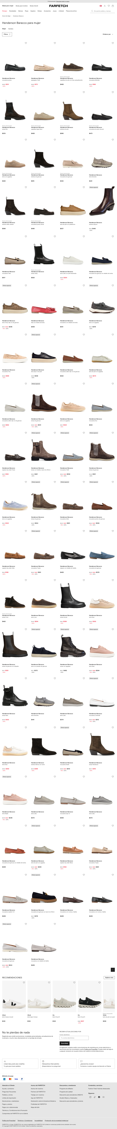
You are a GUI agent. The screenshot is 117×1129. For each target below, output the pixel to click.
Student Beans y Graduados (68, 1098)
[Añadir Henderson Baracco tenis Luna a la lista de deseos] (55, 580)
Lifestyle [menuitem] (61, 11)
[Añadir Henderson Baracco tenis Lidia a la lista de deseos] (84, 678)
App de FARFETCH (37, 1098)
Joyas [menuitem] (54, 11)
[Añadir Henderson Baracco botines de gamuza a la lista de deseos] (55, 140)
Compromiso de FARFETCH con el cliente (15, 1113)
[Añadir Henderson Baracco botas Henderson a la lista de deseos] (113, 728)
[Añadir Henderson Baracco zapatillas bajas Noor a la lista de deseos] (55, 92)
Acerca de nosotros (37, 1088)
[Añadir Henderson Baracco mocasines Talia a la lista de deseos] (26, 236)
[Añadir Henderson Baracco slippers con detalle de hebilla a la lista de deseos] (84, 531)
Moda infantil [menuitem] (34, 5)
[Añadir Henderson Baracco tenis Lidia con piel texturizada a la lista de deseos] (84, 236)
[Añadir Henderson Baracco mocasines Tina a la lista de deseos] (26, 335)
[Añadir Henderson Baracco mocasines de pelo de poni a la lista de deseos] (113, 92)
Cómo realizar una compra (14, 1064)
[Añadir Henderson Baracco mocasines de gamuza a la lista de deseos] (84, 140)
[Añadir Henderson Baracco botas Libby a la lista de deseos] (55, 236)
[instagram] (90, 1097)
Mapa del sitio (35, 1107)
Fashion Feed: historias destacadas (99, 1088)
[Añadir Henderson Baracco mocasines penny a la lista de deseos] (26, 43)
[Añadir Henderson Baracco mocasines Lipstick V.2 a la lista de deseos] (26, 875)
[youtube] (103, 1097)
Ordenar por (107, 34)
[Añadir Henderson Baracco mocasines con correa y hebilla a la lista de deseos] (84, 875)
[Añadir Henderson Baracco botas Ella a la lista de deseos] (26, 92)
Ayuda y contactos (8, 1088)
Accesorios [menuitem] (47, 11)
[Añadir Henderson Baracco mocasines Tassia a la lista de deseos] (55, 531)
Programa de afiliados (66, 1088)
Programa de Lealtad (66, 1091)
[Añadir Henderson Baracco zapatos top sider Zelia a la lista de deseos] (26, 531)
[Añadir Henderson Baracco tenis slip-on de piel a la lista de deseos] (55, 335)
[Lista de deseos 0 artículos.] (109, 6)
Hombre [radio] (10, 29)
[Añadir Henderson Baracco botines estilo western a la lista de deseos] (26, 187)
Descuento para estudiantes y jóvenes (71, 1101)
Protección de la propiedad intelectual (56, 1120)
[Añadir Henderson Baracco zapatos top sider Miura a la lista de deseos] (84, 826)
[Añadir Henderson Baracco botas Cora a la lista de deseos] (26, 580)
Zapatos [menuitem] (32, 11)
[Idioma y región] (101, 6)
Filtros (6, 34)
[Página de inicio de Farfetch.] (58, 6)
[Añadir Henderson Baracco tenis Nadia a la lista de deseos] (26, 777)
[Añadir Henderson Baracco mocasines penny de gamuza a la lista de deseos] (113, 482)
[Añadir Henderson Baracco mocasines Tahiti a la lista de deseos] (84, 433)
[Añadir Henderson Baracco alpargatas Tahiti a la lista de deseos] (55, 43)
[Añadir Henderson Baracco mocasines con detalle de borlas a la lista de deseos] (84, 286)
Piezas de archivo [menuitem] (71, 11)
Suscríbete (64, 1043)
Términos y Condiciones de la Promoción (14, 1110)
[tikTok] (95, 1097)
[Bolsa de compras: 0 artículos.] (113, 6)
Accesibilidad (39, 1120)
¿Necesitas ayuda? (87, 1064)
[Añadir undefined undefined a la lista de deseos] (24, 983)
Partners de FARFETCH (38, 1091)
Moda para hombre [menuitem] (22, 5)
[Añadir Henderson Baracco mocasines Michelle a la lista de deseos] (113, 43)
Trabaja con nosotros (37, 1095)
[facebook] (99, 1097)
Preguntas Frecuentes (50, 1064)
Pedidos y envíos (7, 1095)
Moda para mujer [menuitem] (7, 5)
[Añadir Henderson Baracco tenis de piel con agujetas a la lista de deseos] (113, 335)
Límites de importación (9, 1098)
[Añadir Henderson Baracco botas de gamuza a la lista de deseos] (55, 384)
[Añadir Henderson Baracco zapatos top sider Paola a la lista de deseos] (26, 433)
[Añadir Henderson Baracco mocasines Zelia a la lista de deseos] (84, 482)
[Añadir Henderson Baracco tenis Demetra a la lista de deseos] (113, 140)
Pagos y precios (7, 1104)
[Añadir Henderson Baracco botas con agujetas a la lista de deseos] (84, 629)
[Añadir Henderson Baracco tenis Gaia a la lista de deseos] (113, 629)
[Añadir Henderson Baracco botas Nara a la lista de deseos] (26, 678)
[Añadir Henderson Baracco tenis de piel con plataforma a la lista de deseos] (84, 187)
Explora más (109, 977)
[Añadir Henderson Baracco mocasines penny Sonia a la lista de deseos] (55, 187)
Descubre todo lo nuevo (62, 1)
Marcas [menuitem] (20, 11)
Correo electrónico (65, 1034)
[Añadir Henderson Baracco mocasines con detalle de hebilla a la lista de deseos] (55, 924)
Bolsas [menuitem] (40, 11)
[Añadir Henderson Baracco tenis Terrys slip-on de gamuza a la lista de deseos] (26, 286)
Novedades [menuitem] (12, 11)
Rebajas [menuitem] (4, 11)
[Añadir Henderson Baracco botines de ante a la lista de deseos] (84, 92)
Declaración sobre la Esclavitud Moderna (43, 1101)
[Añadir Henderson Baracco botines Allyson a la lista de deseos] (113, 187)
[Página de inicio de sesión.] (105, 6)
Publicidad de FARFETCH (39, 1104)
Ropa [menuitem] (26, 11)
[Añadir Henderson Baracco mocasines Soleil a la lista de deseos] (84, 728)
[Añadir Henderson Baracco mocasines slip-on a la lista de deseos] (84, 777)
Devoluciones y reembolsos (10, 1101)
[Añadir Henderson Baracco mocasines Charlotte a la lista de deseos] (113, 678)
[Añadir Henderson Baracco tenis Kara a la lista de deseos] (113, 580)
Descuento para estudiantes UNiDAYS (71, 1095)
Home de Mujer (6, 16)
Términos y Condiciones (25, 1120)
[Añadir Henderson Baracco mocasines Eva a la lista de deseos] (113, 384)
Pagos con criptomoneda (10, 1107)
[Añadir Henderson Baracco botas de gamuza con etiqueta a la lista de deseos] (26, 629)
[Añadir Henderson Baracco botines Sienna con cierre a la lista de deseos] (55, 728)
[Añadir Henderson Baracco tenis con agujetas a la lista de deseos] (26, 140)
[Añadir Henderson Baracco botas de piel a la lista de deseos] (84, 580)
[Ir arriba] (113, 970)
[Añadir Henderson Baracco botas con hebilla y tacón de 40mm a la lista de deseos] (55, 433)
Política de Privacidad (90, 1049)
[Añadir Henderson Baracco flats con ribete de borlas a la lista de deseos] (55, 286)
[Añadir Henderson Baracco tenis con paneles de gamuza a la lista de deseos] (55, 629)
